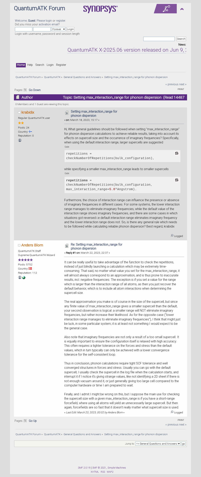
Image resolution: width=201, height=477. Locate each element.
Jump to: (129, 443)
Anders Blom (32, 245)
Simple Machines (117, 467)
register (60, 20)
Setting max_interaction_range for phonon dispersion (94, 113)
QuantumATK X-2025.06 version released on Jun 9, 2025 (127, 50)
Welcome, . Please (30, 20)
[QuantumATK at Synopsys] (23, 278)
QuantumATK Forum (39, 8)
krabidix (27, 112)
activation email (48, 24)
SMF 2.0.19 (84, 467)
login (49, 20)
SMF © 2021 (99, 467)
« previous (171, 84)
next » (182, 84)
